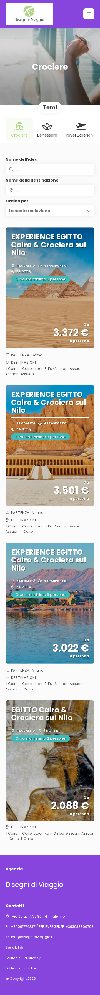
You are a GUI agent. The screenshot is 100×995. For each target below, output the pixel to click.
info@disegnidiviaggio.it (32, 937)
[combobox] (50, 190)
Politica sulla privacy (23, 958)
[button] (88, 13)
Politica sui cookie (21, 968)
